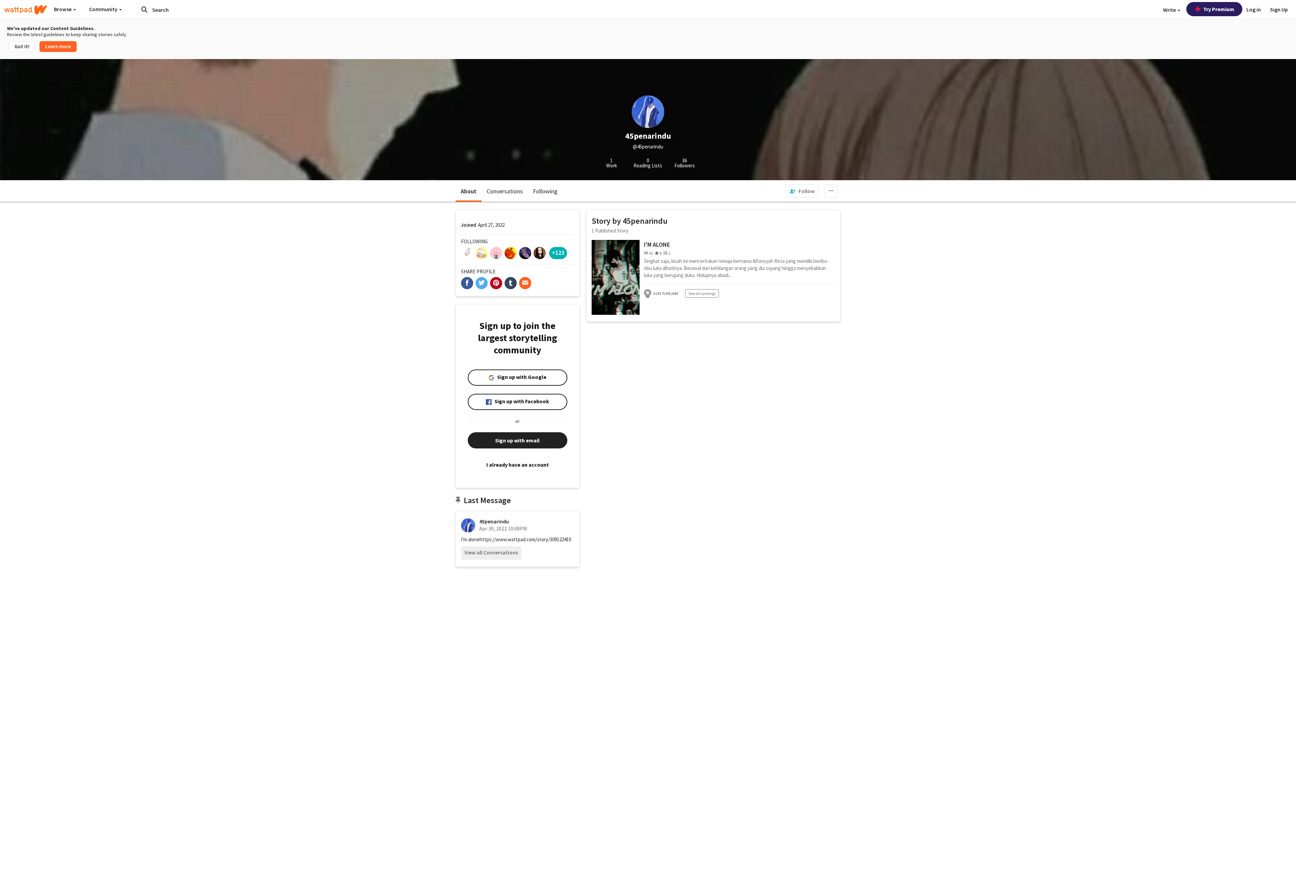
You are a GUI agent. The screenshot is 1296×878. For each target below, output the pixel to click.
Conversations (505, 191)
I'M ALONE (657, 244)
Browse (63, 9)
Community (103, 9)
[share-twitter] (482, 283)
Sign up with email (517, 440)
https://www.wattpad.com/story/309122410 (525, 539)
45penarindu (494, 521)
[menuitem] (802, 191)
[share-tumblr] (511, 283)
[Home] (25, 10)
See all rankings (702, 293)
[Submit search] (144, 9)
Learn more (58, 46)
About (469, 191)
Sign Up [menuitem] (1279, 9)
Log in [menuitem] (1253, 9)
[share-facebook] (467, 283)
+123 (558, 252)
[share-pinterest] (496, 283)
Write (1170, 9)
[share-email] (525, 283)
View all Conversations (491, 552)
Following (545, 191)
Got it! (22, 46)
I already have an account (517, 464)
